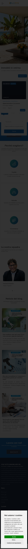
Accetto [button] (14, 536)
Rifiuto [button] (13, 540)
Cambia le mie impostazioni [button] (14, 543)
